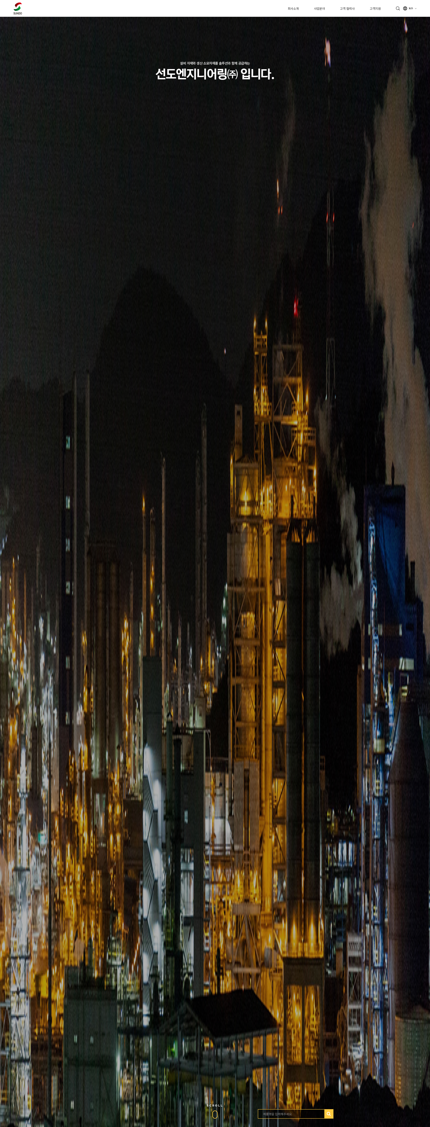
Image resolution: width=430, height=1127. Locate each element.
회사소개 (293, 8)
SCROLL (215, 1105)
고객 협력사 (347, 8)
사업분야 (319, 8)
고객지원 (375, 8)
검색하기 (328, 1114)
